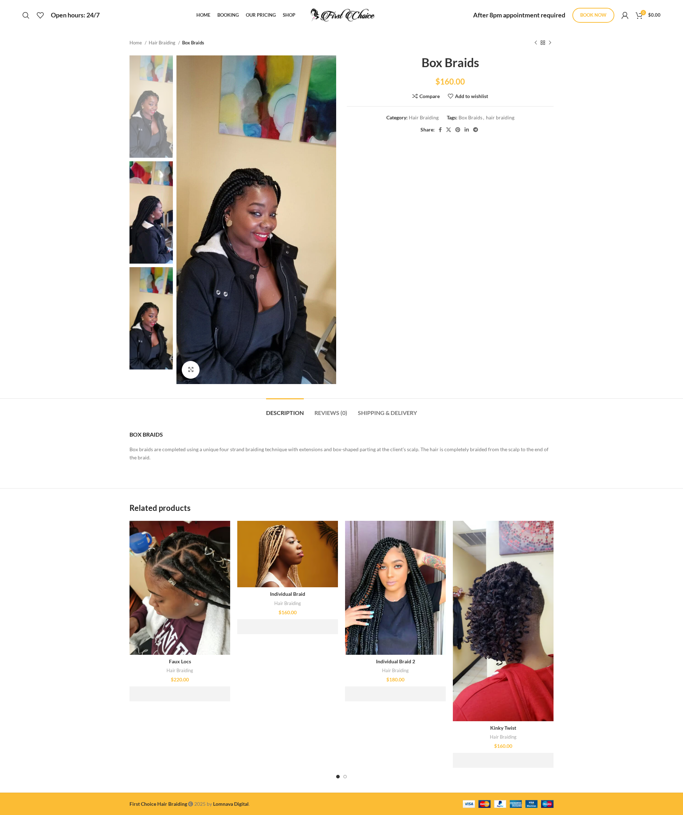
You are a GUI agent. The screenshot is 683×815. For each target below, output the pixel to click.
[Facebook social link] (440, 129)
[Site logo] (341, 14)
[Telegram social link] (475, 129)
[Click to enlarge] (191, 370)
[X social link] (448, 129)
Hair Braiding (162, 42)
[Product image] (179, 588)
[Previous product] (535, 43)
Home (136, 42)
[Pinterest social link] (457, 129)
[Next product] (550, 43)
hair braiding (500, 117)
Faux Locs (180, 661)
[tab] (285, 409)
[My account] (625, 15)
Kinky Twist (503, 728)
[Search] (26, 15)
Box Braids (470, 117)
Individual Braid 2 (395, 661)
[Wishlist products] (40, 15)
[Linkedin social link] (466, 129)
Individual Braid (287, 594)
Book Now (593, 15)
